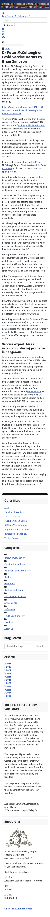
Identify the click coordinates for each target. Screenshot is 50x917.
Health (7, 577)
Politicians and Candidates (17, 570)
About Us (8, 629)
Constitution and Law (14, 564)
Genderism (9, 583)
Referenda (9, 609)
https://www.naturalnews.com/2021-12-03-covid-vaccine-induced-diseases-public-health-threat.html (23, 110)
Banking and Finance (14, 590)
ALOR (6, 508)
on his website (34, 391)
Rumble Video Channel (15, 534)
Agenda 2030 (10, 603)
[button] (25, 31)
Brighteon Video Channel (16, 529)
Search (9, 25)
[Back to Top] (45, 912)
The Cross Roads (12, 516)
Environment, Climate (15, 596)
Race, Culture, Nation (14, 558)
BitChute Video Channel (15, 525)
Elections (8, 622)
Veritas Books (11, 538)
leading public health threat (31, 125)
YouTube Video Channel (15, 521)
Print (7, 48)
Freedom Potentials (14, 512)
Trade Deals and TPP (14, 616)
